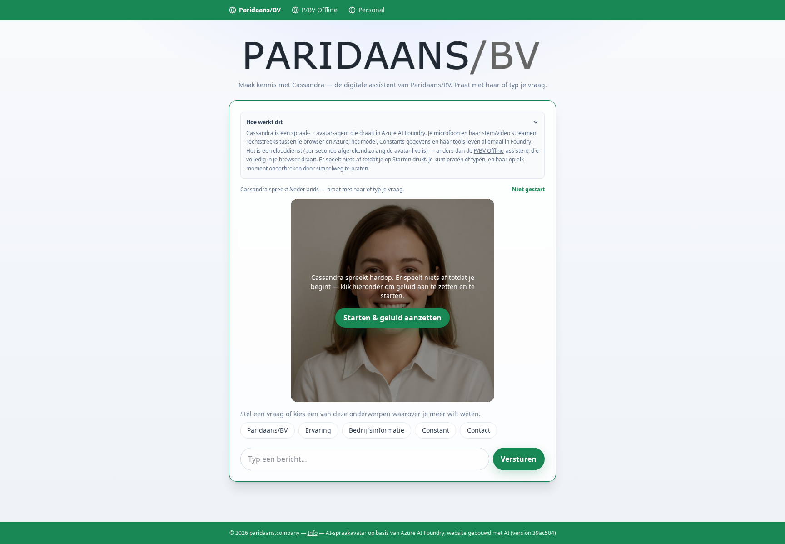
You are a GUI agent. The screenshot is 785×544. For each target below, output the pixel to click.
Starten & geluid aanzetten (392, 318)
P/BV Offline (320, 9)
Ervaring (318, 430)
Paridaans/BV (260, 9)
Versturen (519, 459)
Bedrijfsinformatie (376, 430)
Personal (371, 9)
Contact (478, 430)
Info (313, 533)
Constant (435, 430)
